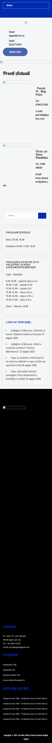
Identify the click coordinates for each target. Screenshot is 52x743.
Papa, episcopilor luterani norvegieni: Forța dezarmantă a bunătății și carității (21, 375)
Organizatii (7, 669)
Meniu (9, 5)
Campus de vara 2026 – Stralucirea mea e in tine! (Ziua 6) (25, 698)
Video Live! (15, 52)
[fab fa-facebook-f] (20, 13)
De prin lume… (23, 322)
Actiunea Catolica (9, 675)
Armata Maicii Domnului (12, 680)
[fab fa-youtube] (31, 13)
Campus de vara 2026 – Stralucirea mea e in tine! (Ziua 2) (25, 719)
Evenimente (7, 664)
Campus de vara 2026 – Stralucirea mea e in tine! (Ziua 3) (25, 713)
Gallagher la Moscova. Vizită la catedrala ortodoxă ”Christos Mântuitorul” (23, 347)
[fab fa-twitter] (26, 13)
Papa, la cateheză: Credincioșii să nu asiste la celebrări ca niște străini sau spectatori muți (25, 361)
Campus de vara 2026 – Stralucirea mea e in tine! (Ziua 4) (25, 708)
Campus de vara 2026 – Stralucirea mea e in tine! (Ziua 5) (25, 703)
